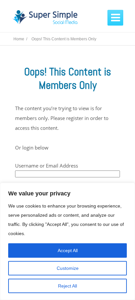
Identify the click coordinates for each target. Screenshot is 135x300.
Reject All (67, 286)
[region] (67, 241)
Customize (68, 268)
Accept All (68, 250)
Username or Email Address (46, 165)
